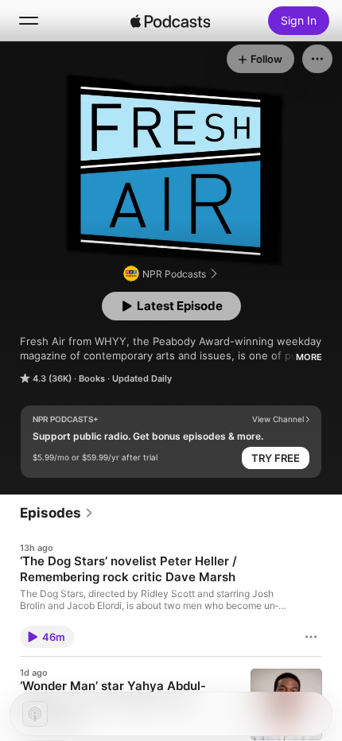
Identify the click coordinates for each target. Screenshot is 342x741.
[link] (57, 513)
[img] (170, 21)
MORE (309, 357)
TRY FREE (275, 458)
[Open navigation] (28, 20)
